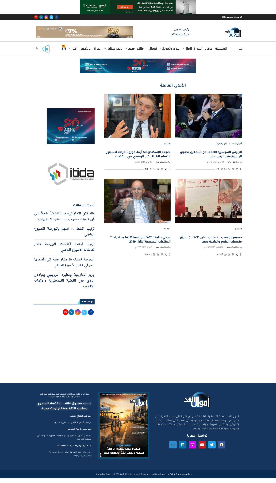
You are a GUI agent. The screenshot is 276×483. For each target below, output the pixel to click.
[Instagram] (46, 17)
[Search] (37, 54)
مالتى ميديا (136, 53)
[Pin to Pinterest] (233, 174)
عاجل (208, 53)
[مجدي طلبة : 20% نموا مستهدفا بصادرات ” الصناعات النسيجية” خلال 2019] (137, 206)
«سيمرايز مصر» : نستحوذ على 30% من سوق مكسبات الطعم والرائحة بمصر (211, 244)
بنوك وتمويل (171, 53)
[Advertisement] (138, 357)
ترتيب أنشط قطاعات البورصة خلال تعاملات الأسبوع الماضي (64, 252)
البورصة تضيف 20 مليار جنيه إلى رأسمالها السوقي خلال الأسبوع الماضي (64, 267)
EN (64, 53)
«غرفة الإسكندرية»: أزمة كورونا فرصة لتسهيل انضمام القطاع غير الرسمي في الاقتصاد (138, 159)
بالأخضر (85, 53)
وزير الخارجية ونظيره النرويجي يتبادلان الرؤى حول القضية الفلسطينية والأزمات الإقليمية (64, 285)
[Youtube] (36, 17)
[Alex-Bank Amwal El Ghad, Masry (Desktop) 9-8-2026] (138, 3)
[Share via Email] (218, 174)
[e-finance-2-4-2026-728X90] (138, 66)
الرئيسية (221, 53)
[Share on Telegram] (221, 174)
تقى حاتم (231, 166)
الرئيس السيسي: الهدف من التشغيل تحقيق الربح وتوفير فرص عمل (211, 159)
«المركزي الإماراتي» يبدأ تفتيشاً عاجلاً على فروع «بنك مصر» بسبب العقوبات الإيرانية (64, 221)
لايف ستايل (115, 53)
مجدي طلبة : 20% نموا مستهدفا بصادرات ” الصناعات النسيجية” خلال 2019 (140, 244)
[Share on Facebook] (241, 174)
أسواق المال (193, 53)
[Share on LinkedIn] (229, 174)
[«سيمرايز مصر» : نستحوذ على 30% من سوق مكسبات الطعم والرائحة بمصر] (208, 206)
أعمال (153, 53)
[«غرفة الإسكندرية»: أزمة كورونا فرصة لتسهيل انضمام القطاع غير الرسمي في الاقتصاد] (137, 120)
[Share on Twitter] (237, 174)
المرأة (97, 53)
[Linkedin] (41, 17)
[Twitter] (51, 17)
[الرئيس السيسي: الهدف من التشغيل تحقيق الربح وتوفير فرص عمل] (208, 120)
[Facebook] (56, 17)
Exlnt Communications (180, 478)
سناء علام (160, 166)
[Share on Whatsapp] (225, 174)
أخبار (74, 53)
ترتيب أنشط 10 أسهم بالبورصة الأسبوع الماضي (64, 236)
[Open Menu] (240, 53)
